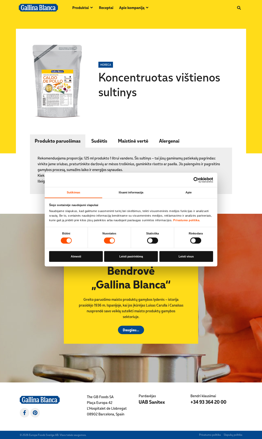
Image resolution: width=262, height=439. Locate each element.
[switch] (109, 241)
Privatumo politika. (186, 220)
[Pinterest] (35, 413)
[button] (82, 8)
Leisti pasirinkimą (131, 256)
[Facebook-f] (24, 413)
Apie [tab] (188, 192)
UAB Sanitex (152, 402)
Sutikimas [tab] (73, 192)
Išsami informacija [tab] (131, 192)
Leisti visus (186, 256)
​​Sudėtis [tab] (99, 141)
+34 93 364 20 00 (208, 402)
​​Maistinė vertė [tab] (133, 141)
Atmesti (76, 256)
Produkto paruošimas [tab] (58, 141)
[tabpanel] (131, 171)
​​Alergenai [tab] (169, 141)
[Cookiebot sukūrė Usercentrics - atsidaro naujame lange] (196, 180)
